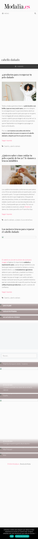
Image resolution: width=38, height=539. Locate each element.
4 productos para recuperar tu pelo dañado (17, 76)
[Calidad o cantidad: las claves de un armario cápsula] (19, 392)
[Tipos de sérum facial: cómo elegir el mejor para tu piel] (19, 307)
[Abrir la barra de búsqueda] (35, 13)
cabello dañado (15, 146)
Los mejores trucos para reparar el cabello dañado (18, 230)
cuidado (17, 220)
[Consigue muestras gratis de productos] (19, 446)
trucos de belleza (26, 220)
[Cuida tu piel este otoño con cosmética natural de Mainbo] (19, 313)
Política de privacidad (22, 536)
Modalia (27, 207)
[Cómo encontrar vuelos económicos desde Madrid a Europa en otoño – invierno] (19, 366)
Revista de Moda (25, 464)
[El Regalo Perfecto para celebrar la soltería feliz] (19, 457)
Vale (12, 536)
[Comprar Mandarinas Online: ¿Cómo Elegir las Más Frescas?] (19, 451)
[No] (36, 533)
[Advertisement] (19, 35)
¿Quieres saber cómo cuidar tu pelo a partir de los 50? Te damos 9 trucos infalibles (19, 158)
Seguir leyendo (7, 140)
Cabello (6, 146)
